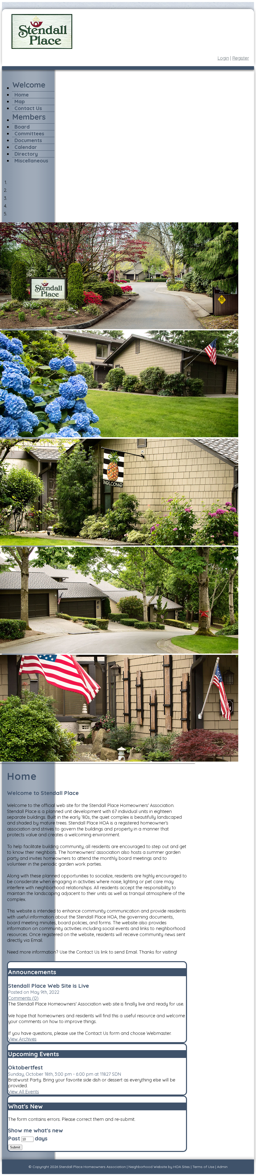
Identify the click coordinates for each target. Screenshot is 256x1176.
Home (21, 95)
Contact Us (28, 108)
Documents (28, 140)
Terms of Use (203, 1166)
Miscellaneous (31, 160)
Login (223, 58)
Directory (26, 154)
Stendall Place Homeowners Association (92, 1166)
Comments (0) (23, 998)
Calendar (25, 147)
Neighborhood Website (147, 1166)
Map (19, 101)
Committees (29, 133)
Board (22, 127)
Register (240, 58)
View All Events (23, 1092)
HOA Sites (181, 1166)
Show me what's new (35, 1130)
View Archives (22, 1039)
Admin (222, 1166)
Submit (15, 1147)
